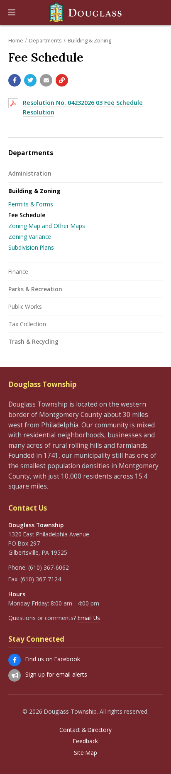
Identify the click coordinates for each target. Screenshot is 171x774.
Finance (18, 271)
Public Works (25, 306)
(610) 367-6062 (48, 567)
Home (15, 40)
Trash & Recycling (33, 341)
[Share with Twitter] (30, 80)
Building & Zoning (89, 40)
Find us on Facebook (52, 659)
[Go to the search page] (158, 12)
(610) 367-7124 (40, 579)
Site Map (85, 753)
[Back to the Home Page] (85, 12)
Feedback (85, 741)
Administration (29, 173)
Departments (45, 40)
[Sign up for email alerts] (14, 675)
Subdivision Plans (31, 247)
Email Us (89, 618)
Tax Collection (27, 324)
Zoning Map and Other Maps (46, 226)
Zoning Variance (29, 237)
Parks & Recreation (35, 289)
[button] (11, 12)
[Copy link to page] (62, 80)
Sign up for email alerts (56, 674)
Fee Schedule (26, 215)
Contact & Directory (85, 730)
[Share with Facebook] (14, 80)
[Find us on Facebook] (14, 660)
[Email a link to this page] (46, 80)
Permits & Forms (30, 204)
